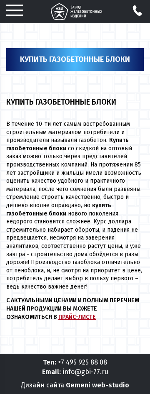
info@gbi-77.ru (85, 372)
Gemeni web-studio (97, 385)
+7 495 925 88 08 (82, 362)
